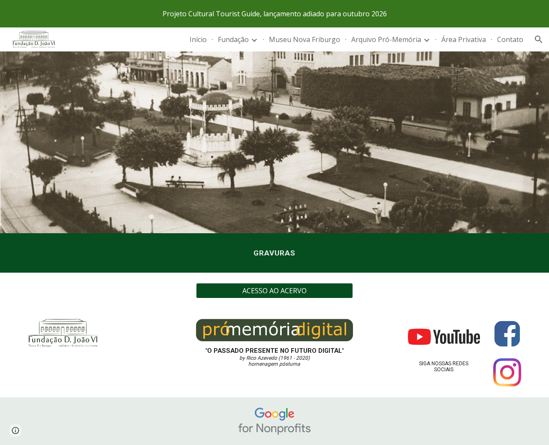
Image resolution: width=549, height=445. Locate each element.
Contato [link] (510, 39)
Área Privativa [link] (463, 39)
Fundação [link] (233, 39)
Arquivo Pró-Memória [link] (386, 39)
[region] (274, 13)
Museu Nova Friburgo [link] (304, 39)
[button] (538, 39)
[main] (274, 253)
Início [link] (198, 39)
